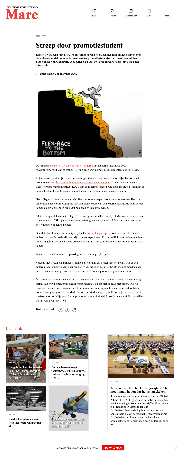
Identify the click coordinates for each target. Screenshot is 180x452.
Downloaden (113, 447)
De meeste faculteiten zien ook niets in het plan (83, 182)
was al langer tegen (98, 233)
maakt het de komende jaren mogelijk (71, 165)
